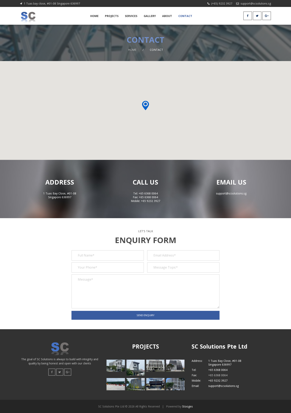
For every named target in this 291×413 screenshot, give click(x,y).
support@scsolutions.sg (256, 3)
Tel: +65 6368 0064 (145, 193)
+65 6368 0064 (217, 370)
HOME (94, 16)
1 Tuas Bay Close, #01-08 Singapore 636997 (59, 195)
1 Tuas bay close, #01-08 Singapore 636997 (52, 3)
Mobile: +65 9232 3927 (145, 201)
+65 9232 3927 (217, 380)
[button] (145, 105)
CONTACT (185, 16)
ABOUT (167, 16)
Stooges (187, 406)
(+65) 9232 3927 (221, 3)
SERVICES (131, 16)
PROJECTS (112, 16)
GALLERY (150, 16)
